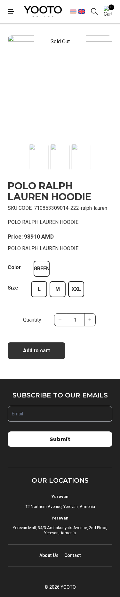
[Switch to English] (81, 11)
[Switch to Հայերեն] (73, 11)
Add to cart (36, 351)
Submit (60, 439)
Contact (72, 555)
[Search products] (94, 11)
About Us (49, 555)
